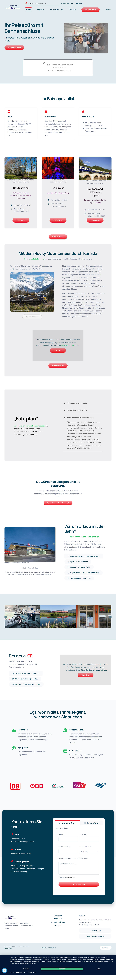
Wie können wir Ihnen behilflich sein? (73, 858)
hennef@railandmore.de (21, 854)
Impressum (44, 947)
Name (61, 834)
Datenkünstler (8, 948)
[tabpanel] (79, 857)
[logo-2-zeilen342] (13, 4)
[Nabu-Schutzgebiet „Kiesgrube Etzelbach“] (58, 606)
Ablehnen (25, 969)
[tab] (67, 822)
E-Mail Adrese (65, 846)
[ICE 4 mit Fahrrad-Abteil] (22, 606)
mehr (99, 969)
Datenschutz (71, 877)
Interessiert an (86, 846)
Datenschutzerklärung (70, 345)
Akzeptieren (57, 350)
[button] (6, 617)
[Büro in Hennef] (93, 606)
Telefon (83, 834)
